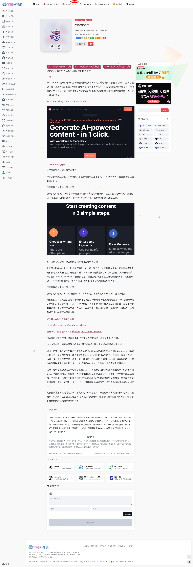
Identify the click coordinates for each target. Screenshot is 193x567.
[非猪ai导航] (38, 548)
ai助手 (83, 20)
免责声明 (86, 546)
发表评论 (128, 514)
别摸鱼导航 (112, 546)
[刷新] (168, 119)
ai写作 (77, 20)
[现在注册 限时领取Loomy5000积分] (153, 73)
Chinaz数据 (57, 421)
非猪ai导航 (121, 546)
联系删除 (94, 546)
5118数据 (116, 417)
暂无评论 (54, 485)
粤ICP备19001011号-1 (103, 562)
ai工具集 (88, 20)
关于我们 (103, 546)
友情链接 (130, 546)
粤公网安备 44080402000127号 (123, 562)
